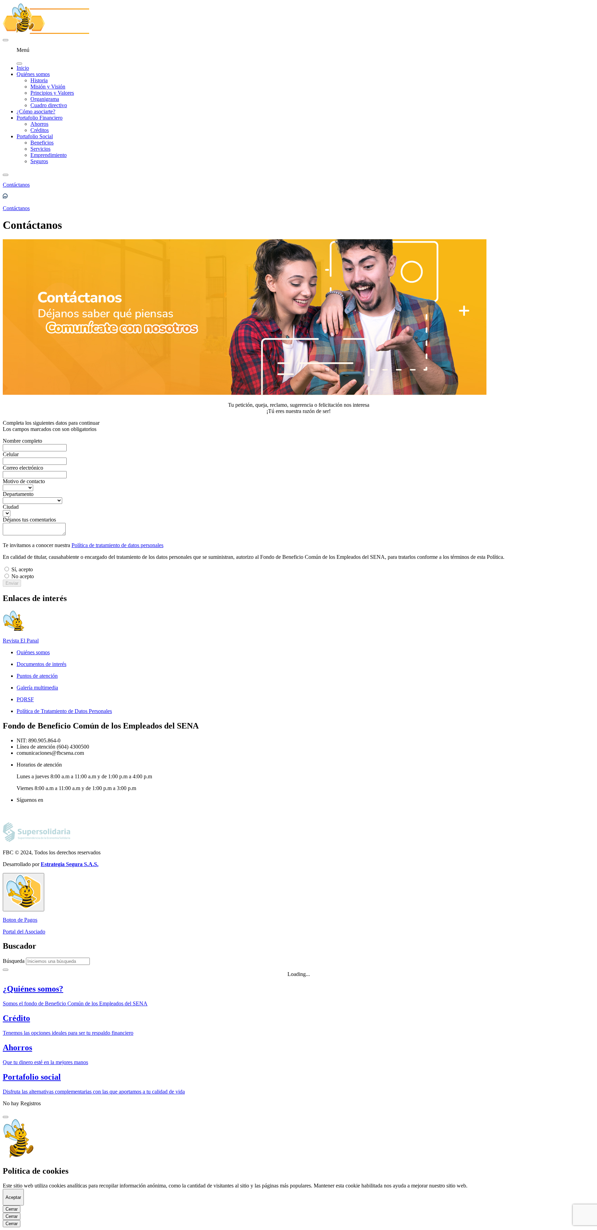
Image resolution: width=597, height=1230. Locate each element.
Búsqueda (14, 961)
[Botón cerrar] (5, 1117)
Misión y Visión (47, 87)
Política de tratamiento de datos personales (117, 545)
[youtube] (20, 813)
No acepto (22, 576)
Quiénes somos (33, 74)
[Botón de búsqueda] (5, 175)
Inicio (23, 68)
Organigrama (44, 99)
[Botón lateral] (23, 892)
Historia (39, 80)
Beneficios (42, 142)
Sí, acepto (22, 569)
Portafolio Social (35, 136)
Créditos (39, 130)
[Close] (5, 970)
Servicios (40, 149)
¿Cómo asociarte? (36, 111)
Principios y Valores (52, 93)
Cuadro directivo (48, 105)
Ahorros (39, 124)
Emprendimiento (48, 155)
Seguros (39, 161)
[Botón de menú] (5, 40)
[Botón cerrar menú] (19, 64)
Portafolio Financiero (40, 118)
